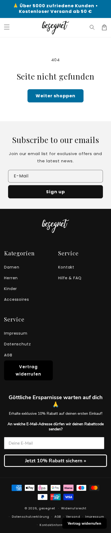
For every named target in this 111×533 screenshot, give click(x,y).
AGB (8, 355)
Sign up (55, 192)
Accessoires (16, 299)
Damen (11, 267)
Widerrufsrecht (73, 508)
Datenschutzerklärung (30, 516)
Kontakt (66, 267)
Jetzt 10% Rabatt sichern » (55, 460)
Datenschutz (17, 344)
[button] (92, 27)
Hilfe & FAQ (70, 278)
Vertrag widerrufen (28, 370)
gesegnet (47, 508)
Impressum (15, 333)
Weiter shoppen (55, 96)
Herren (11, 278)
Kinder (10, 288)
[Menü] (7, 27)
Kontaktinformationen (58, 525)
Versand (73, 516)
